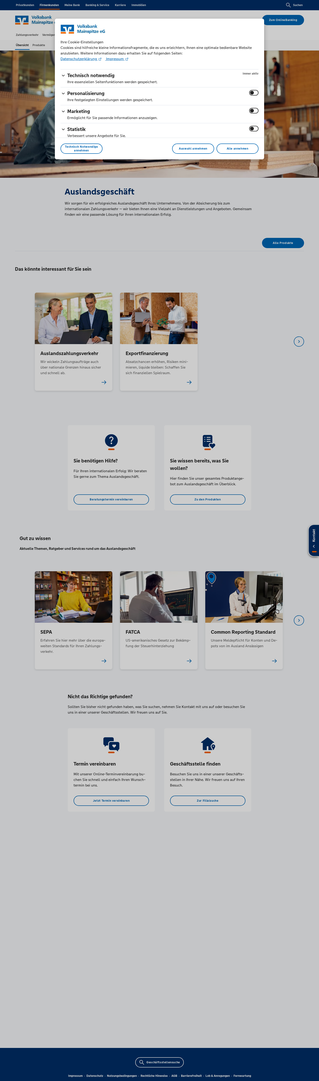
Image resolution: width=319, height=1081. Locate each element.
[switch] (254, 93)
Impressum (115, 59)
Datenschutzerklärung (79, 59)
